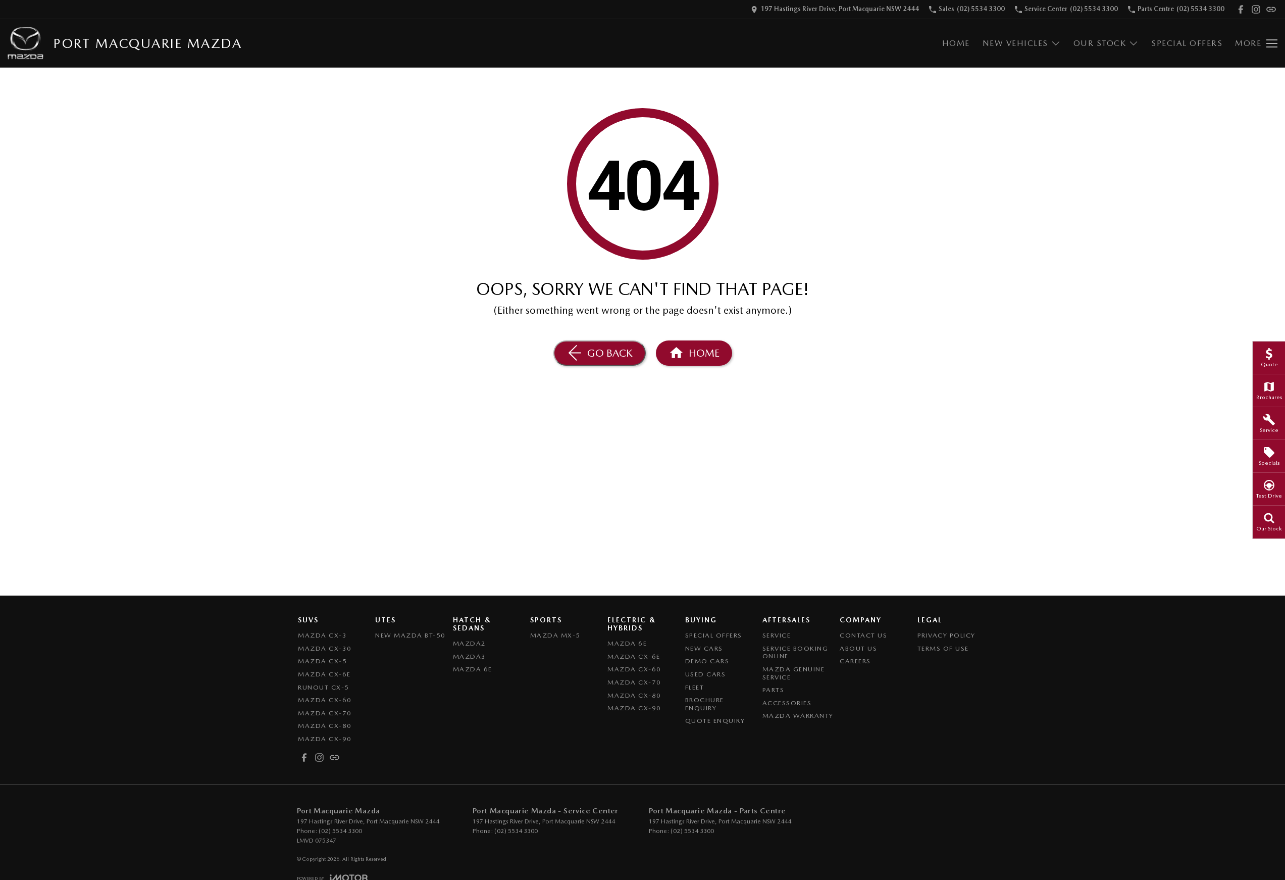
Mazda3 (469, 656)
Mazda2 (469, 643)
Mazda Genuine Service (793, 673)
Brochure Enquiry (704, 704)
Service (776, 635)
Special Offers (1186, 43)
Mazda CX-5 (322, 661)
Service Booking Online (795, 652)
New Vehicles (1015, 43)
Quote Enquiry (715, 720)
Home (956, 43)
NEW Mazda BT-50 (410, 635)
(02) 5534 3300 (340, 831)
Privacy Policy (946, 635)
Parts (773, 690)
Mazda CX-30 (325, 648)
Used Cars (705, 674)
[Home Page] (25, 43)
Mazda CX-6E (324, 674)
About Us (858, 648)
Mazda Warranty (798, 715)
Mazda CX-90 (325, 739)
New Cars (704, 648)
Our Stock (1099, 43)
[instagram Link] (1256, 9)
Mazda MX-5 (555, 635)
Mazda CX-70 (325, 713)
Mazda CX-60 (325, 700)
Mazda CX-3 (322, 635)
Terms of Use (943, 648)
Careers (855, 661)
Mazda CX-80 (325, 725)
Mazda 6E (472, 669)
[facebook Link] (1241, 9)
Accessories (787, 703)
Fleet (694, 687)
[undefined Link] (1271, 9)
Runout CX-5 (323, 687)
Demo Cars (707, 661)
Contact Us (863, 635)
